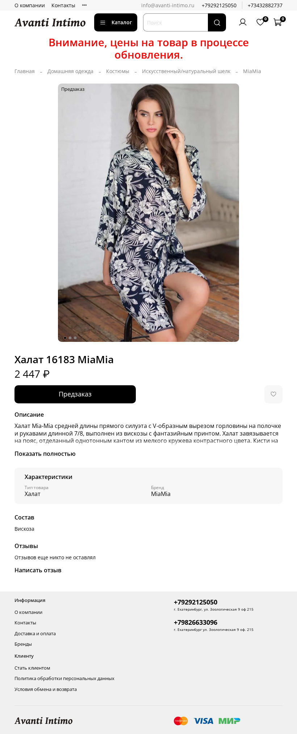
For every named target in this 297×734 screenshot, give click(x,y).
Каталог (122, 22)
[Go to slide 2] (70, 338)
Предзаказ (75, 394)
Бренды (23, 644)
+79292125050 (219, 5)
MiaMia (252, 71)
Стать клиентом (32, 668)
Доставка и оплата (35, 634)
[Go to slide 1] (65, 338)
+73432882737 (265, 5)
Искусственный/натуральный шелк (186, 71)
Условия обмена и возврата (45, 689)
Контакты (63, 5)
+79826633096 (195, 622)
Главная (24, 71)
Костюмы (117, 71)
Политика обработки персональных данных (64, 678)
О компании (29, 5)
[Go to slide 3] (75, 338)
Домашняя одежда (70, 71)
